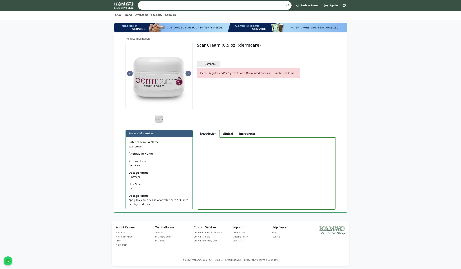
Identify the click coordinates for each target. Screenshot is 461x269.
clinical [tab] (228, 134)
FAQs (274, 232)
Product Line (137, 161)
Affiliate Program (124, 236)
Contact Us (238, 240)
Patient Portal (309, 5)
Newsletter (121, 244)
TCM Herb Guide (163, 236)
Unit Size (134, 184)
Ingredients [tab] (247, 134)
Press (119, 240)
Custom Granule (202, 236)
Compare (170, 15)
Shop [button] (118, 15)
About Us (120, 232)
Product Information (138, 38)
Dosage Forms (138, 173)
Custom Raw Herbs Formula (208, 232)
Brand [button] (128, 15)
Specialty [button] (156, 15)
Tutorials (276, 236)
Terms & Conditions (268, 259)
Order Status (239, 232)
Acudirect (159, 232)
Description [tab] (208, 134)
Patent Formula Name (144, 142)
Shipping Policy (240, 236)
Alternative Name (141, 154)
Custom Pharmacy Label (206, 240)
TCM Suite (160, 240)
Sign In (333, 5)
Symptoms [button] (141, 15)
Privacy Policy (249, 259)
